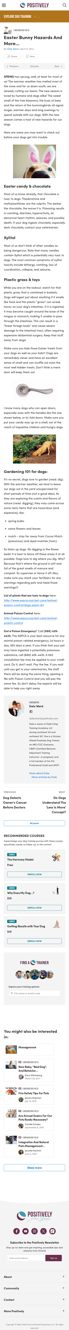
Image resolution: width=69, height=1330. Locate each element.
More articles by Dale (44, 777)
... (39, 16)
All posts (34, 66)
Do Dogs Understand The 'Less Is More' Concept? (54, 804)
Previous (14, 66)
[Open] (63, 1276)
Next (57, 66)
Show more (34, 1168)
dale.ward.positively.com (43, 718)
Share (14, 56)
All (34, 823)
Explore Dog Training (17, 16)
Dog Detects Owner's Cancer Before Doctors (15, 802)
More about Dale (39, 773)
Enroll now (34, 874)
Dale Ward (13, 48)
